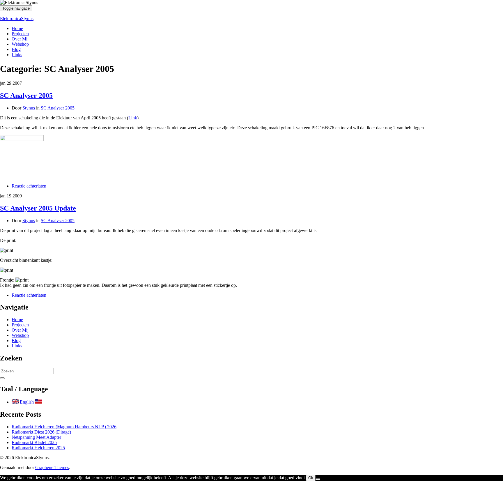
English (27, 401)
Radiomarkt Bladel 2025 (34, 442)
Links (17, 54)
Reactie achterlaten (29, 185)
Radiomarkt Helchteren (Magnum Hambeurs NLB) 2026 (64, 426)
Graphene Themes (52, 467)
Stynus (28, 107)
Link (132, 117)
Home (17, 28)
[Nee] (318, 479)
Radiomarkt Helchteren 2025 (38, 447)
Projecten (20, 33)
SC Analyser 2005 (26, 95)
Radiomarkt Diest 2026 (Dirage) (41, 431)
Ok (310, 478)
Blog (16, 49)
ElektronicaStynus (16, 18)
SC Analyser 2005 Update (38, 208)
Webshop (20, 44)
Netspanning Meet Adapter (36, 437)
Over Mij (20, 38)
